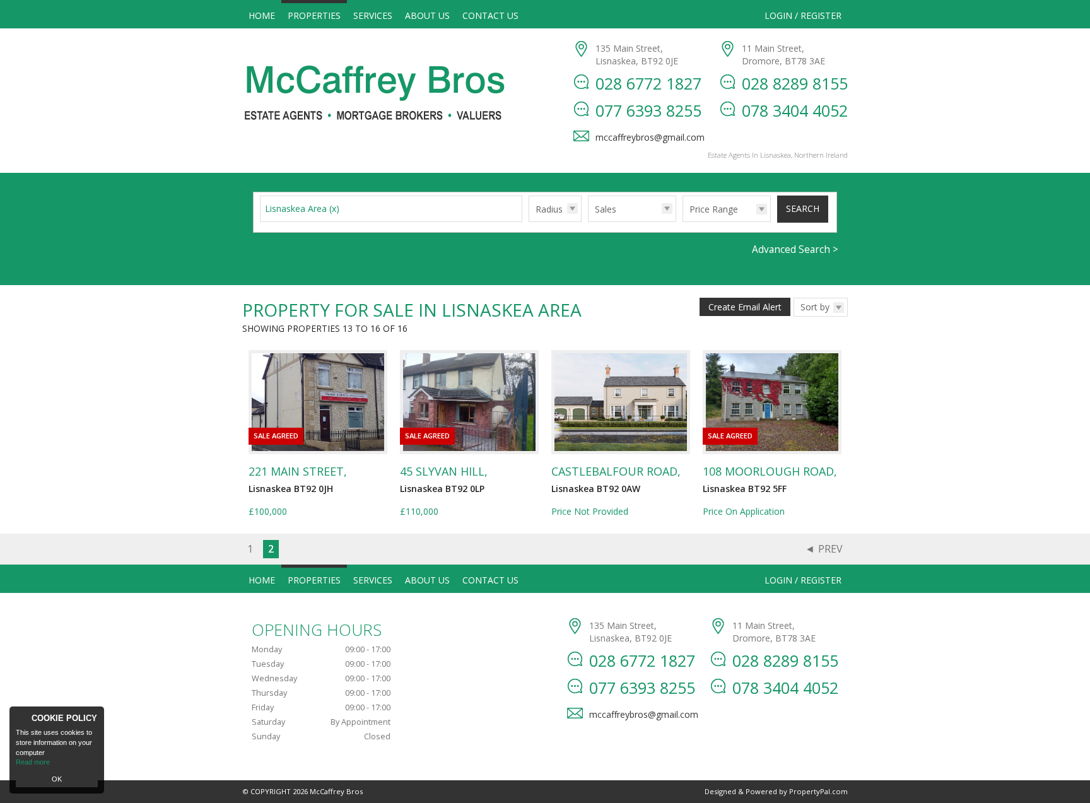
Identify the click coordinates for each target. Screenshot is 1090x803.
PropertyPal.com (818, 791)
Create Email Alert (745, 307)
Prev (830, 549)
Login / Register (803, 15)
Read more (33, 762)
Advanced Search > (795, 249)
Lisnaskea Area (302, 208)
